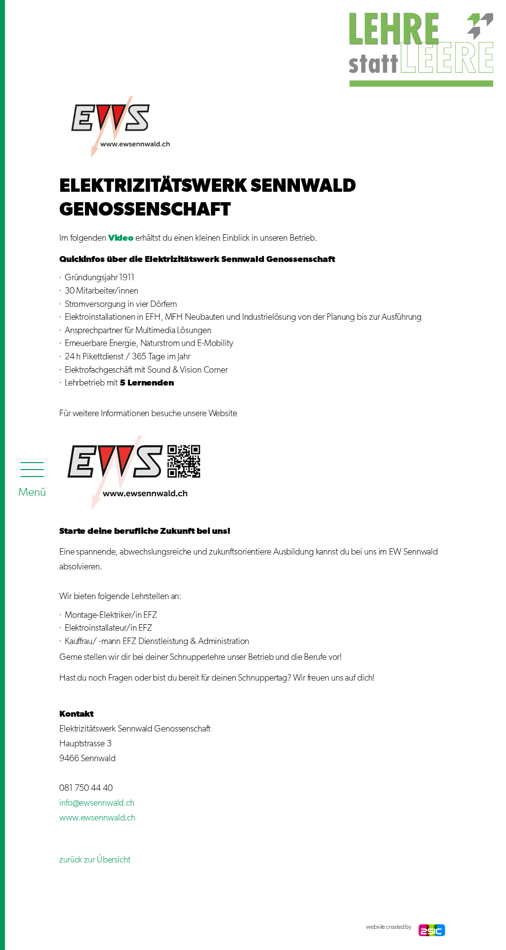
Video (120, 238)
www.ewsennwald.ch (97, 818)
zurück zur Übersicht (94, 860)
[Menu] (32, 477)
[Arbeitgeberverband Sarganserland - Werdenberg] (415, 48)
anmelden (69, 927)
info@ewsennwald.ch (96, 803)
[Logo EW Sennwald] (120, 127)
